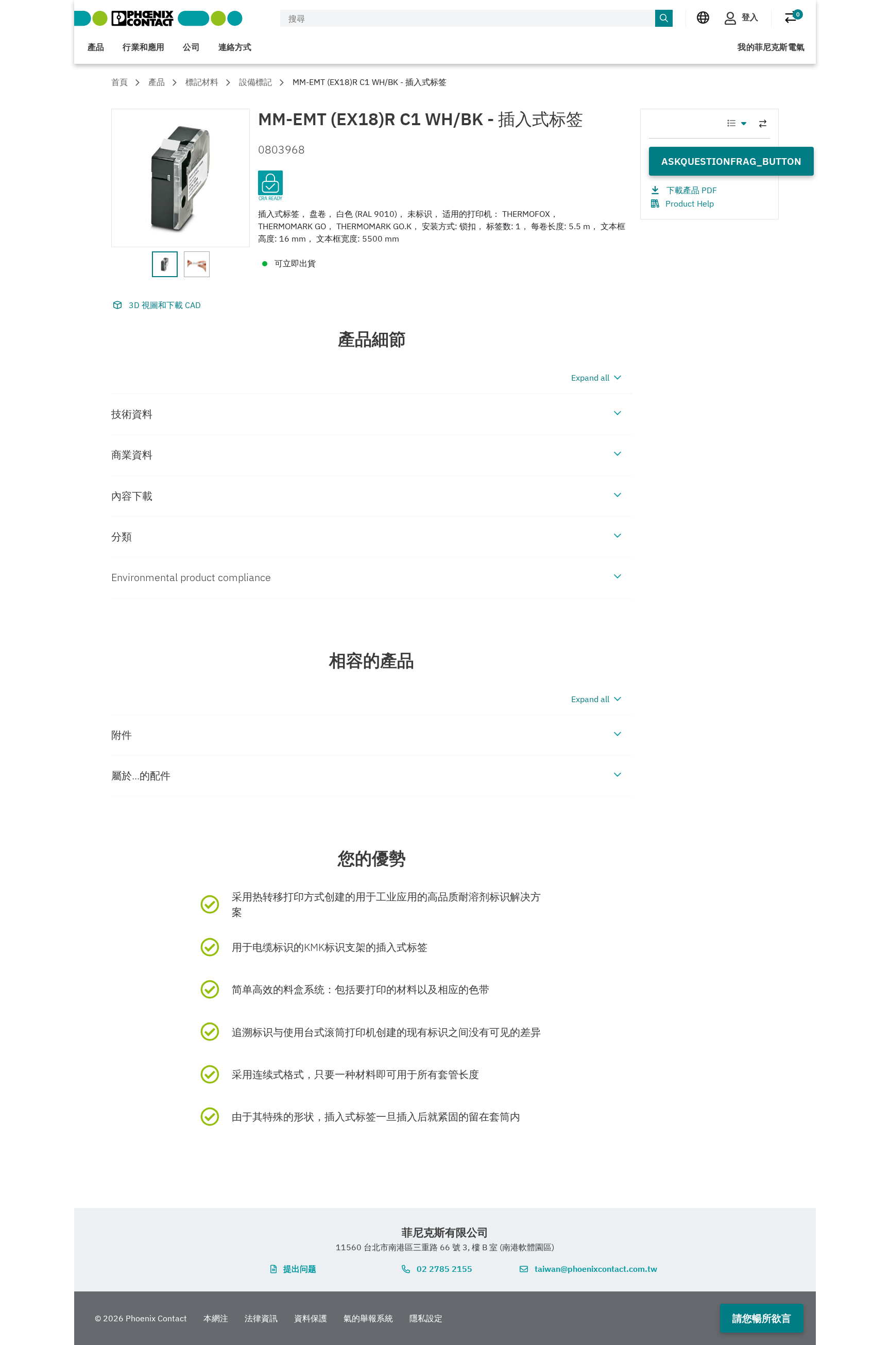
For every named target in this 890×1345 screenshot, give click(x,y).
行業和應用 (143, 47)
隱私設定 (425, 1318)
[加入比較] (763, 123)
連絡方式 (235, 47)
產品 (96, 47)
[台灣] (703, 17)
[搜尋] (664, 18)
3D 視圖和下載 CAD (165, 305)
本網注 (215, 1318)
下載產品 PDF (691, 190)
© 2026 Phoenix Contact (141, 1318)
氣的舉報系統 (368, 1318)
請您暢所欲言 (761, 1318)
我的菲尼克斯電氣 (771, 47)
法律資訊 (261, 1318)
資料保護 (310, 1318)
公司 (191, 47)
